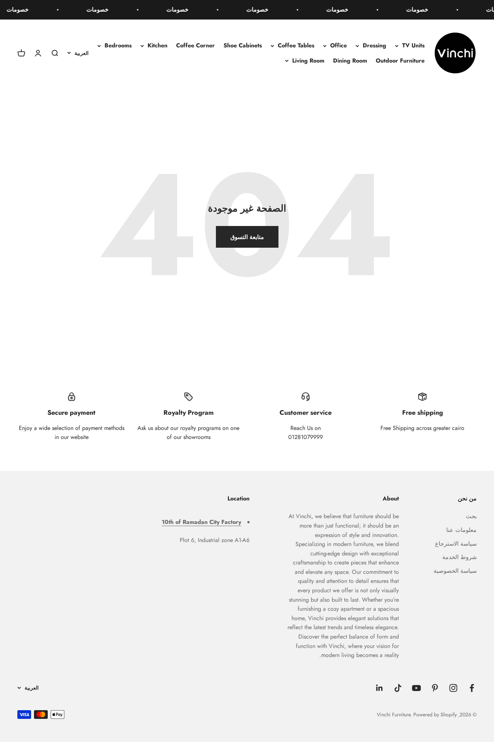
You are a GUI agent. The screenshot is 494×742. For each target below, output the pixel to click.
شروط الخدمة (459, 557)
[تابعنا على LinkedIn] (379, 688)
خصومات (421, 9)
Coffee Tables (296, 45)
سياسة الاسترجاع (456, 544)
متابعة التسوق (247, 237)
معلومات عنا (461, 530)
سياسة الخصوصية (455, 571)
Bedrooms (118, 45)
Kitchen (157, 45)
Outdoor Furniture (400, 60)
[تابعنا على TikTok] (398, 688)
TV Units (413, 45)
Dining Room (350, 60)
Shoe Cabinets (242, 45)
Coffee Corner (195, 45)
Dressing (374, 45)
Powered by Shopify (435, 714)
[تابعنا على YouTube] (416, 688)
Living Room (308, 60)
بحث (471, 516)
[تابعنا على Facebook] (472, 688)
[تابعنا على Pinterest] (435, 688)
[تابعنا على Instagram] (453, 688)
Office (338, 45)
